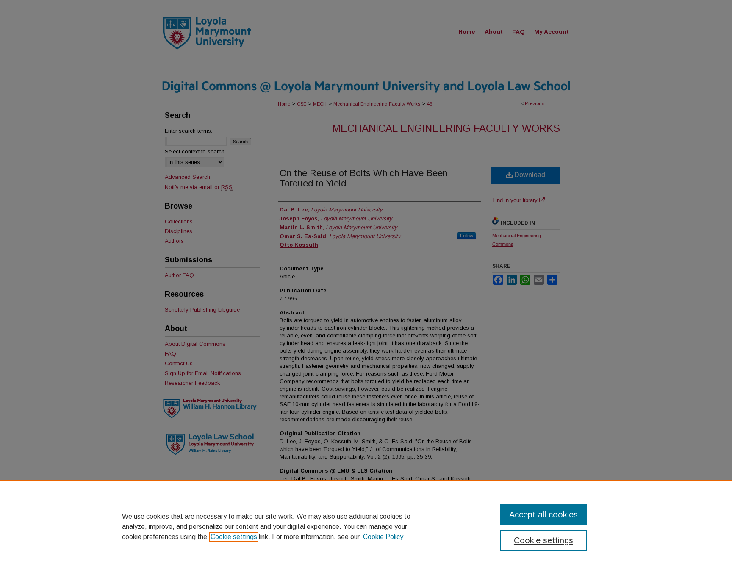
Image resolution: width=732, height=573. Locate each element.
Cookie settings (234, 536)
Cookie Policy (383, 536)
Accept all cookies (543, 514)
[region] (366, 526)
